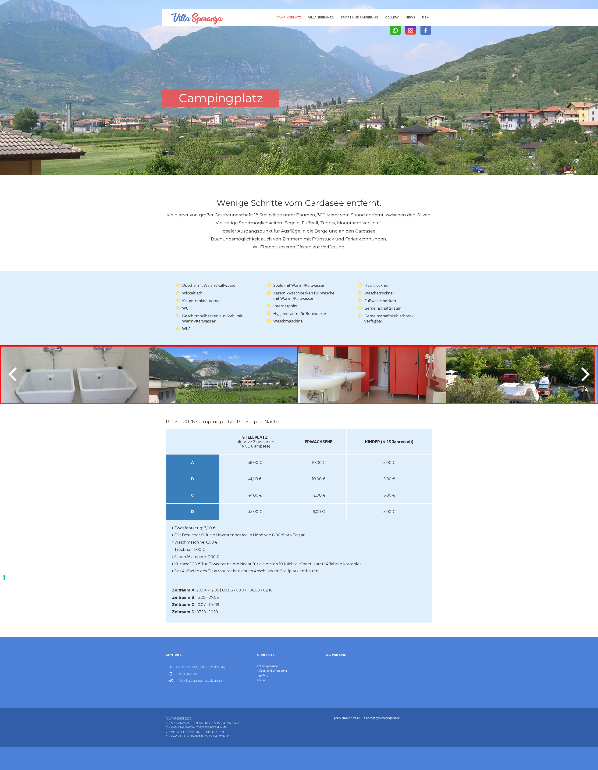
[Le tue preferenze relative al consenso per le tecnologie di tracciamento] (4, 577)
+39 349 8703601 (187, 674)
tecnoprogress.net (389, 718)
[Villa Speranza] (196, 15)
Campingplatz (289, 17)
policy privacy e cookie (347, 718)
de (424, 17)
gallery (392, 17)
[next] (584, 374)
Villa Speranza (321, 17)
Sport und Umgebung (359, 17)
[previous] (14, 374)
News (410, 17)
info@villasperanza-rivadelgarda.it (199, 680)
